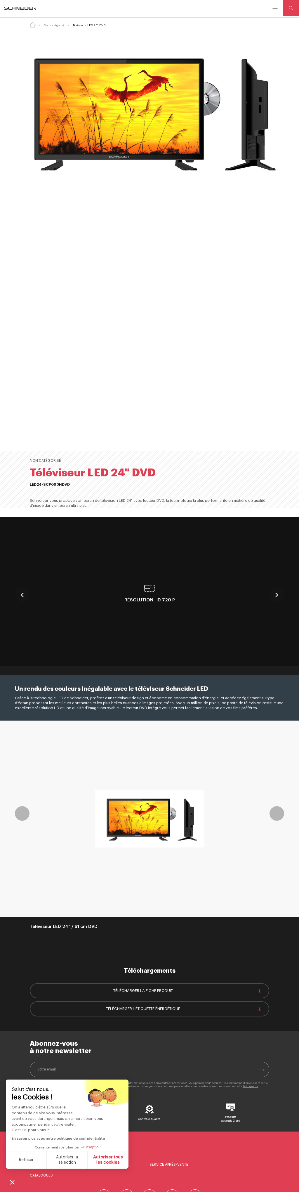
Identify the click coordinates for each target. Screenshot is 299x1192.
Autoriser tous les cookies (108, 1160)
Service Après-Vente (169, 1164)
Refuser (26, 1160)
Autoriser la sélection (67, 1160)
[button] (12, 1182)
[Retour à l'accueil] (33, 25)
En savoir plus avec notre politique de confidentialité (58, 1138)
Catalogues (41, 1175)
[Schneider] (20, 8)
